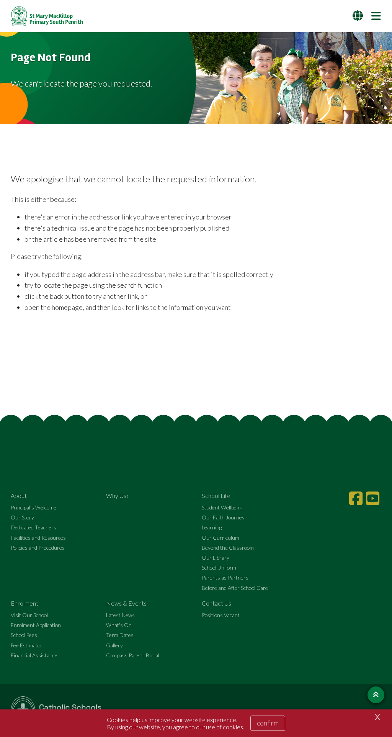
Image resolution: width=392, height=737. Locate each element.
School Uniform (219, 567)
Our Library (215, 557)
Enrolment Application (36, 625)
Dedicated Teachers (33, 527)
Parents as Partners (225, 577)
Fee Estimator (26, 645)
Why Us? (117, 495)
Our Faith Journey (223, 517)
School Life (216, 495)
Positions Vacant (221, 615)
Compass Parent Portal (132, 655)
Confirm (268, 723)
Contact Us (216, 603)
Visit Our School (29, 615)
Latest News (120, 615)
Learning (212, 527)
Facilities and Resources (38, 537)
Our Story (22, 517)
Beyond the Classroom (228, 547)
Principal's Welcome (33, 507)
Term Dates (120, 635)
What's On (119, 625)
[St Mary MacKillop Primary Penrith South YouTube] (373, 498)
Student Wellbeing (222, 507)
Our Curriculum (220, 537)
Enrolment (24, 603)
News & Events (126, 603)
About (19, 495)
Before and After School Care (235, 588)
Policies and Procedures (38, 547)
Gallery (114, 645)
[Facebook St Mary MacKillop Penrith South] (356, 498)
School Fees (24, 635)
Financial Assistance (34, 655)
